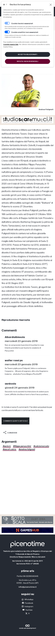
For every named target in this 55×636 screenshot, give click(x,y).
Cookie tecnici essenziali (22, 23)
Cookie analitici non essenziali (24, 32)
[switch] (7, 32)
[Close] (51, 5)
